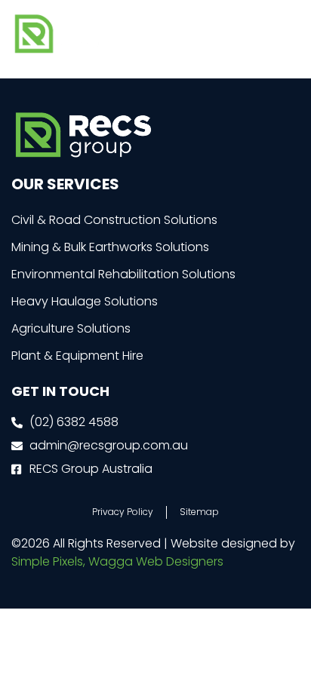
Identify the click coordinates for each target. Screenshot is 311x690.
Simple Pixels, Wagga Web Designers (117, 561)
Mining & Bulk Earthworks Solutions (110, 247)
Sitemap (199, 511)
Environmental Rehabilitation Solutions (123, 274)
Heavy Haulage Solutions (84, 301)
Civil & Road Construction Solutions (114, 219)
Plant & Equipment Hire (77, 355)
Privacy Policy (122, 511)
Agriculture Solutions (71, 328)
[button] (287, 33)
